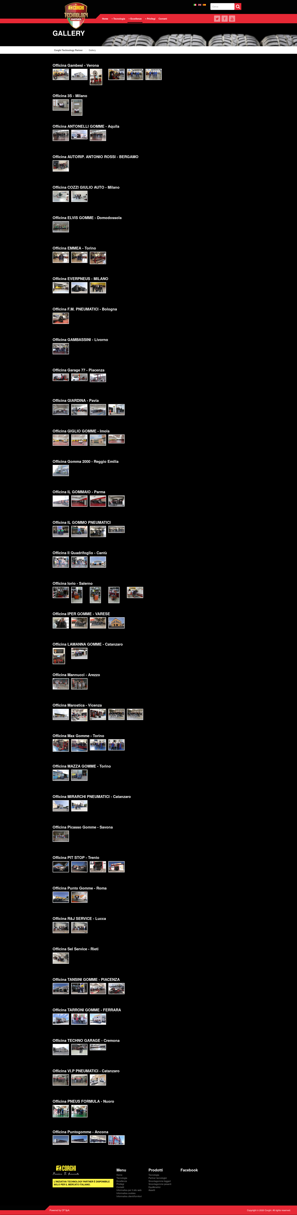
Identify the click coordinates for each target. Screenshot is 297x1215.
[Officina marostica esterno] (61, 714)
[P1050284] (61, 196)
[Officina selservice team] (61, 958)
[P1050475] (61, 531)
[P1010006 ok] (79, 866)
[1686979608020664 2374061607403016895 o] (61, 135)
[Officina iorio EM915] (76, 595)
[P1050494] (98, 531)
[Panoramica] (116, 529)
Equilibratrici (154, 1187)
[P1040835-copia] (79, 653)
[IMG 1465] (79, 775)
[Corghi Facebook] (225, 19)
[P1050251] (79, 927)
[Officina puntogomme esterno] (61, 897)
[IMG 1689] (98, 409)
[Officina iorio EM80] (61, 592)
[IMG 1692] (116, 409)
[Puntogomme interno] (98, 1139)
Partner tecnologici (157, 1177)
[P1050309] (79, 196)
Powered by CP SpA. (60, 1210)
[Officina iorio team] (135, 592)
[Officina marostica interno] (79, 715)
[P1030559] (79, 988)
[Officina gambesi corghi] (61, 74)
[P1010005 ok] (61, 866)
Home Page (76, 15)
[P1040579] (61, 166)
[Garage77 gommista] (61, 377)
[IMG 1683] (79, 409)
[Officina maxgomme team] (98, 744)
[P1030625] (116, 988)
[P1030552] (61, 988)
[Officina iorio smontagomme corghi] (114, 595)
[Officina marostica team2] (135, 714)
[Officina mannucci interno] (61, 683)
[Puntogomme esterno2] (79, 1139)
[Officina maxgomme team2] (116, 744)
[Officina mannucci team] (79, 683)
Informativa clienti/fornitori (129, 1196)
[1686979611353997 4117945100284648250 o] (98, 135)
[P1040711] (79, 501)
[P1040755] (98, 501)
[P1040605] (79, 1049)
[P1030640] (61, 1019)
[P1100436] (79, 562)
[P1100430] (61, 562)
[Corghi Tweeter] (217, 19)
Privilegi (120, 1184)
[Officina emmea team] (61, 257)
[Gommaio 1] (116, 501)
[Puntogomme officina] (116, 1140)
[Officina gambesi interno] (96, 77)
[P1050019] (79, 805)
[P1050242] (61, 927)
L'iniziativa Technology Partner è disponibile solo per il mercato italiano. (82, 1183)
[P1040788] (79, 1080)
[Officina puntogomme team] (79, 897)
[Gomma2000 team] (61, 470)
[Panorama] (98, 1047)
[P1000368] (79, 1111)
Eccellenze (121, 1181)
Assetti (151, 1190)
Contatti (120, 1187)
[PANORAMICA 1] (116, 438)
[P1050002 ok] (61, 805)
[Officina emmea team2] (79, 257)
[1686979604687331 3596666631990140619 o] (79, 134)
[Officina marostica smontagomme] (98, 714)
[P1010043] (61, 623)
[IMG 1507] (61, 440)
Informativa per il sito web (129, 1190)
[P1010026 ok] (116, 866)
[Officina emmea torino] (98, 258)
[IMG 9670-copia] (61, 348)
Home (119, 1174)
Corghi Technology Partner (68, 50)
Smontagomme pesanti (159, 1184)
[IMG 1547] (61, 318)
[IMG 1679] (61, 409)
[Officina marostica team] (116, 714)
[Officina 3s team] (76, 107)
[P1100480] (98, 562)
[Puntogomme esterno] (61, 1140)
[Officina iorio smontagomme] (95, 595)
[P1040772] (61, 1080)
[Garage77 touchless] (98, 377)
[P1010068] (116, 623)
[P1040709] (61, 501)
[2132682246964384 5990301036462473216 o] (59, 656)
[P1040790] (98, 1080)
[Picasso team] (61, 836)
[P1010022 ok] (98, 866)
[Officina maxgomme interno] (61, 745)
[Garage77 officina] (79, 377)
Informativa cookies (126, 1193)
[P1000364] (61, 1111)
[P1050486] (79, 531)
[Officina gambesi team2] (153, 74)
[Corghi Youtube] (232, 19)
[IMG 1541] (98, 440)
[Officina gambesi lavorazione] (116, 74)
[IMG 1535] (79, 440)
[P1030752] (79, 287)
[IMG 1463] (61, 775)
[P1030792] (98, 287)
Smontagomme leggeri (159, 1181)
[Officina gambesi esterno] (79, 74)
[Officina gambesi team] (135, 74)
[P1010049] (79, 623)
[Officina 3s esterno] (61, 105)
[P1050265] (61, 226)
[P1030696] (98, 1019)
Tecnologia (121, 1177)
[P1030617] (98, 988)
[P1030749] (61, 287)
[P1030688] (79, 1019)
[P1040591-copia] (61, 1049)
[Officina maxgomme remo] (79, 745)
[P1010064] (98, 623)
